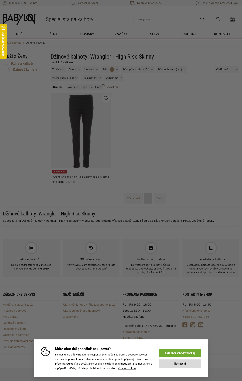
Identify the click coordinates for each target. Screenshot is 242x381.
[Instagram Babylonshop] (192, 325)
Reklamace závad (14, 329)
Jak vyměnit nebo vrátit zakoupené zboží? (90, 305)
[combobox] (226, 70)
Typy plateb (10, 317)
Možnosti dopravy (14, 311)
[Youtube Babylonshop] (200, 325)
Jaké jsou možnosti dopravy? (81, 311)
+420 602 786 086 (195, 317)
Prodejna (189, 34)
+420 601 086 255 (136, 338)
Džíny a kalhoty (22, 63)
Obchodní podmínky (16, 335)
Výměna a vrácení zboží (18, 305)
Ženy (53, 34)
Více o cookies (127, 368)
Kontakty (222, 34)
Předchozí (133, 198)
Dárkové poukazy (14, 323)
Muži (19, 34)
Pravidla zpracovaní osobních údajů (25, 341)
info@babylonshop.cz (136, 332)
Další (160, 198)
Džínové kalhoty (25, 69)
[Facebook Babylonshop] (184, 325)
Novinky (87, 34)
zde (129, 364)
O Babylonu (70, 317)
